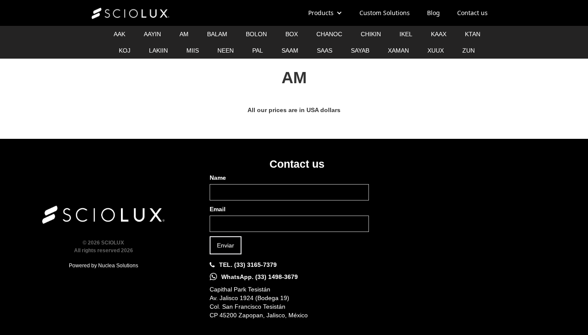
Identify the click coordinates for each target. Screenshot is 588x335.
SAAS (324, 50)
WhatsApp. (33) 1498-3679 (259, 276)
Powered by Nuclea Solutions (103, 265)
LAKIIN (158, 50)
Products (321, 13)
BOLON (256, 34)
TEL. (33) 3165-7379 (248, 264)
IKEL (405, 34)
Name (218, 177)
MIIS (192, 50)
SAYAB (360, 50)
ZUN (468, 50)
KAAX (438, 34)
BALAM (217, 34)
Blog (433, 13)
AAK (119, 34)
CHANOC (329, 34)
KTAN (472, 34)
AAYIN (152, 34)
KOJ (124, 50)
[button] (325, 13)
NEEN (225, 50)
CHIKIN (371, 34)
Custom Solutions (384, 13)
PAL (257, 50)
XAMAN (398, 50)
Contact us (472, 13)
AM (184, 34)
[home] (130, 13)
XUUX (435, 50)
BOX (291, 34)
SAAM (290, 50)
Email (218, 209)
